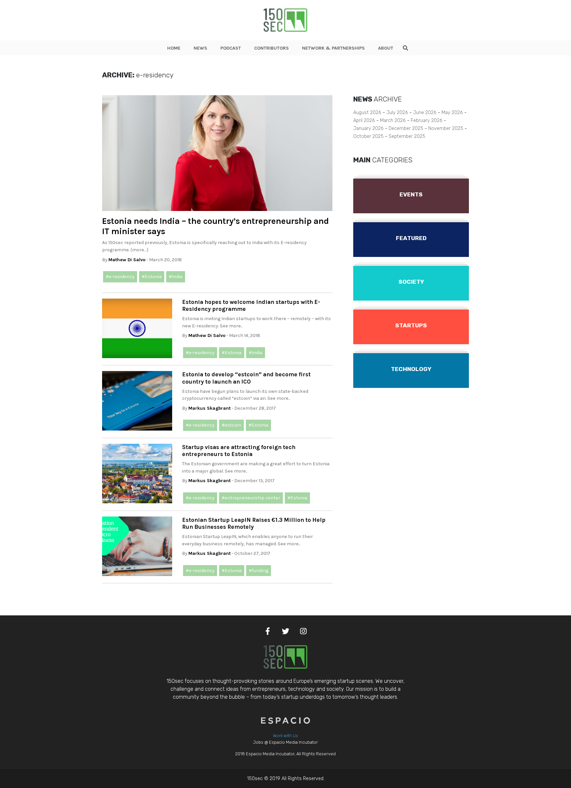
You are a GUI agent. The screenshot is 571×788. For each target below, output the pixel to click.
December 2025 (406, 128)
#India (175, 276)
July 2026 (397, 112)
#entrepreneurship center (251, 498)
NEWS (200, 48)
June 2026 (425, 112)
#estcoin (231, 425)
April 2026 (364, 120)
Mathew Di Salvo (126, 260)
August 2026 (367, 112)
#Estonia (152, 276)
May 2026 (452, 112)
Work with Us (285, 735)
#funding (258, 570)
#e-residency (120, 276)
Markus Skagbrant (209, 408)
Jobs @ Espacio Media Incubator (285, 742)
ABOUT (385, 48)
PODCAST (230, 48)
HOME (173, 48)
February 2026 (426, 120)
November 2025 (445, 128)
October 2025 (368, 136)
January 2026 (368, 128)
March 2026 (393, 120)
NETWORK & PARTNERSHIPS (333, 48)
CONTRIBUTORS (271, 48)
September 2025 (407, 136)
